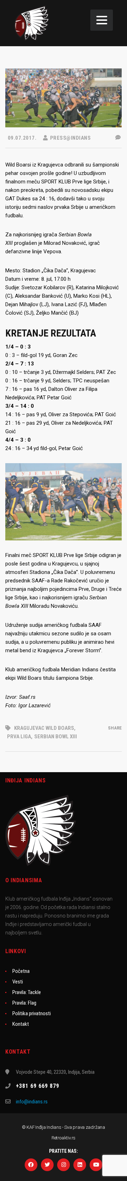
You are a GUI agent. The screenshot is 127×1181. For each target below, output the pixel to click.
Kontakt (20, 1024)
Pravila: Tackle (26, 992)
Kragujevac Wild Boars (44, 728)
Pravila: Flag (24, 1003)
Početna (21, 971)
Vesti (17, 982)
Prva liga (19, 736)
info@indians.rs (32, 1101)
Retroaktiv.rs (63, 1137)
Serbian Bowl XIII (55, 736)
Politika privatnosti (31, 1013)
